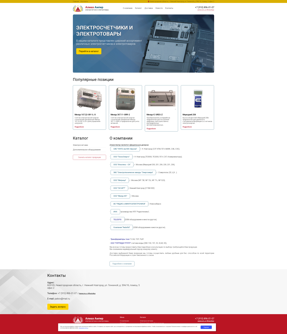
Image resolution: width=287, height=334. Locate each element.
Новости (159, 8)
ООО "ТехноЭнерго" (121, 157)
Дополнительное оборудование (87, 149)
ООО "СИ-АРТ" (119, 188)
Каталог (138, 8)
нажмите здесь (83, 328)
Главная (76, 1)
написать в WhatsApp (205, 10)
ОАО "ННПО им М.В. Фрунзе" (125, 149)
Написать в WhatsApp (87, 294)
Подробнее (79, 127)
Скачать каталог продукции (89, 157)
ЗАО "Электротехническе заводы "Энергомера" (133, 172)
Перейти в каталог (89, 51)
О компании (127, 8)
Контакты (84, 1)
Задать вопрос (58, 306)
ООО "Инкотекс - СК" (122, 165)
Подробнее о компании (122, 264)
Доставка (149, 8)
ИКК (115, 212)
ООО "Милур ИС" (120, 196)
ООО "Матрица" (119, 180)
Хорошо (206, 327)
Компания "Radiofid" (121, 227)
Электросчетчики (80, 145)
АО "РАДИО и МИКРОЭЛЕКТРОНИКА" (129, 204)
